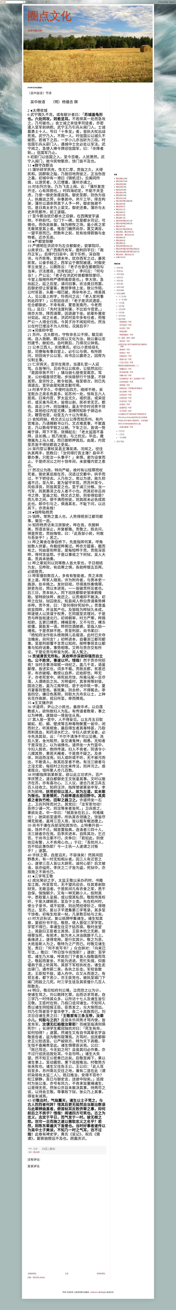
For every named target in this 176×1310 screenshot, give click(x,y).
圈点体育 (119, 226)
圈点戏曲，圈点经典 (123, 232)
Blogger (103, 1292)
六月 (120, 313)
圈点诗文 (119, 209)
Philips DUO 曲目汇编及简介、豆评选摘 (133, 421)
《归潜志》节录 (124, 404)
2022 (119, 281)
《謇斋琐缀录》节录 (125, 335)
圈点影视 (119, 184)
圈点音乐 (119, 215)
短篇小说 (119, 257)
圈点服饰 (119, 237)
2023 (119, 277)
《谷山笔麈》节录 (124, 392)
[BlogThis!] (46, 1148)
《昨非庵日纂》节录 (125, 372)
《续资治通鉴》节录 (125, 427)
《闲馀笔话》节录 (124, 356)
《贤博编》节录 (124, 385)
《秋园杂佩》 (123, 331)
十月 (120, 303)
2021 (119, 284)
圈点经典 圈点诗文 (123, 221)
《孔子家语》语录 (124, 411)
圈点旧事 (37, 1152)
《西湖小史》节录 (124, 359)
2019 (119, 290)
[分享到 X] (48, 1148)
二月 (120, 434)
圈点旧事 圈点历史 (123, 246)
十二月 (121, 296)
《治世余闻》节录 (124, 398)
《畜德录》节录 (124, 350)
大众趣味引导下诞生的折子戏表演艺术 (132, 414)
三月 (120, 431)
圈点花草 (119, 204)
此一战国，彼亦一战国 (126, 338)
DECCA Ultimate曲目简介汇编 (129, 424)
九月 (120, 306)
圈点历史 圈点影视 (123, 229)
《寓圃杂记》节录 (124, 369)
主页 (66, 1274)
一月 (120, 438)
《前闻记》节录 (124, 353)
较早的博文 (101, 1274)
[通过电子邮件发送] (43, 1148)
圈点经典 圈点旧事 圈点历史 (126, 252)
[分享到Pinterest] (53, 1148)
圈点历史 (119, 198)
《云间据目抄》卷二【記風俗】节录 (131, 379)
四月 (120, 319)
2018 (119, 293)
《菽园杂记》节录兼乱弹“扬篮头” (130, 388)
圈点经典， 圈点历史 (123, 254)
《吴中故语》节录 (124, 325)
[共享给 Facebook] (51, 1148)
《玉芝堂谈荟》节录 (125, 382)
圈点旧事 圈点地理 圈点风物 (126, 249)
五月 (120, 316)
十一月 (121, 300)
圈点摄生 (119, 218)
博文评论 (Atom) (39, 1277)
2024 (119, 274)
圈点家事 (119, 195)
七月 (120, 309)
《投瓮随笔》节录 (124, 322)
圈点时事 (119, 207)
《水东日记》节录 (124, 401)
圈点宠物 (119, 243)
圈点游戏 (119, 240)
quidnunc (94, 1292)
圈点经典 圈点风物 (123, 223)
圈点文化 (50, 16)
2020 (119, 287)
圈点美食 (119, 193)
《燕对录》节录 (124, 341)
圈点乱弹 (119, 190)
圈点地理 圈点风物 (123, 201)
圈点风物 (119, 212)
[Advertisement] (67, 1250)
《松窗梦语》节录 (124, 408)
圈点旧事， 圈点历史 (123, 235)
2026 (119, 268)
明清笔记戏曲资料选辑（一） (129, 366)
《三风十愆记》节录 (125, 362)
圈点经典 (119, 187)
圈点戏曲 (119, 178)
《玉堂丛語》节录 (124, 395)
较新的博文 (32, 1274)
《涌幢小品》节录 (124, 375)
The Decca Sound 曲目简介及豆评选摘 (132, 417)
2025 (119, 271)
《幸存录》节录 (124, 328)
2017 (119, 442)
